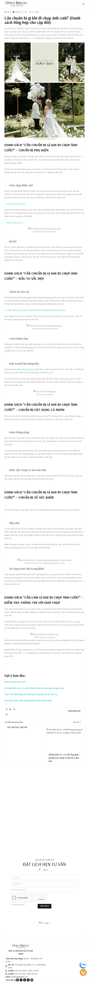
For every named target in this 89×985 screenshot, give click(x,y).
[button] (2, 929)
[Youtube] (31, 979)
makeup (10, 581)
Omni (32, 38)
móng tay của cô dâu (30, 369)
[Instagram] (28, 979)
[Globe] (17, 979)
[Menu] (84, 4)
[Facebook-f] (21, 979)
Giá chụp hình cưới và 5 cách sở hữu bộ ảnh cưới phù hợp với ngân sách (34, 688)
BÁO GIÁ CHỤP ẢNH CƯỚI (15, 682)
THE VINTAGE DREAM (17, 727)
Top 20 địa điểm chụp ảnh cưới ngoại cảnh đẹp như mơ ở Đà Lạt (31, 694)
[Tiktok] (24, 979)
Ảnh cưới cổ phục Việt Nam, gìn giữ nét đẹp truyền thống (28, 700)
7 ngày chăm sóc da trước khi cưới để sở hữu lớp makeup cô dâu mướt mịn (36, 310)
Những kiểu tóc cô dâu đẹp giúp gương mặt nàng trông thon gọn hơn (64, 757)
